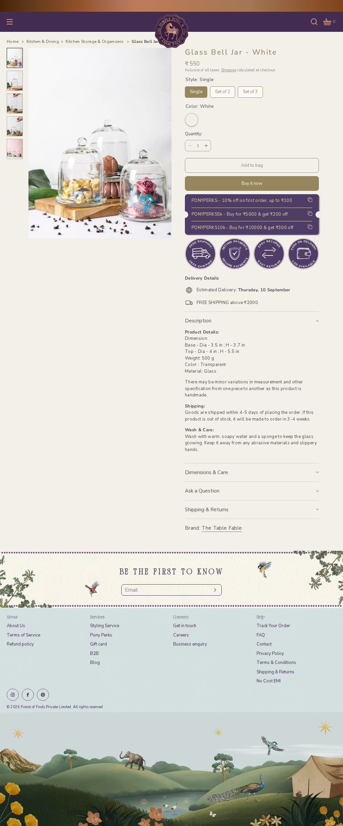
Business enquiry (190, 644)
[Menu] (15, 21)
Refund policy (20, 644)
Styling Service (104, 626)
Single (196, 90)
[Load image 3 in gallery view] (15, 103)
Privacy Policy (270, 654)
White (191, 120)
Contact (264, 644)
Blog (95, 663)
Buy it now (252, 183)
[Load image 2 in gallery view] (15, 81)
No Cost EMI (269, 681)
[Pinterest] (43, 694)
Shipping (228, 70)
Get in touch (184, 626)
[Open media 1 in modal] (100, 143)
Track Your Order (273, 626)
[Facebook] (27, 694)
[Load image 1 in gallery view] (15, 58)
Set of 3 (250, 90)
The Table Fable (222, 528)
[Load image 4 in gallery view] (15, 126)
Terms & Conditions (276, 663)
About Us (16, 626)
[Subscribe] (213, 590)
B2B (94, 654)
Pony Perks (101, 635)
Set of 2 (222, 90)
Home (13, 41)
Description (198, 320)
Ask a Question (202, 490)
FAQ (261, 635)
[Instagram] (12, 694)
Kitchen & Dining (42, 41)
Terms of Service (23, 635)
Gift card (98, 644)
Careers (181, 635)
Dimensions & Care (206, 472)
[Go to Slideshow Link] (171, 769)
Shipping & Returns (206, 509)
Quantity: (193, 134)
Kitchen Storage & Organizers (95, 41)
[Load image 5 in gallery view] (15, 149)
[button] (314, 21)
